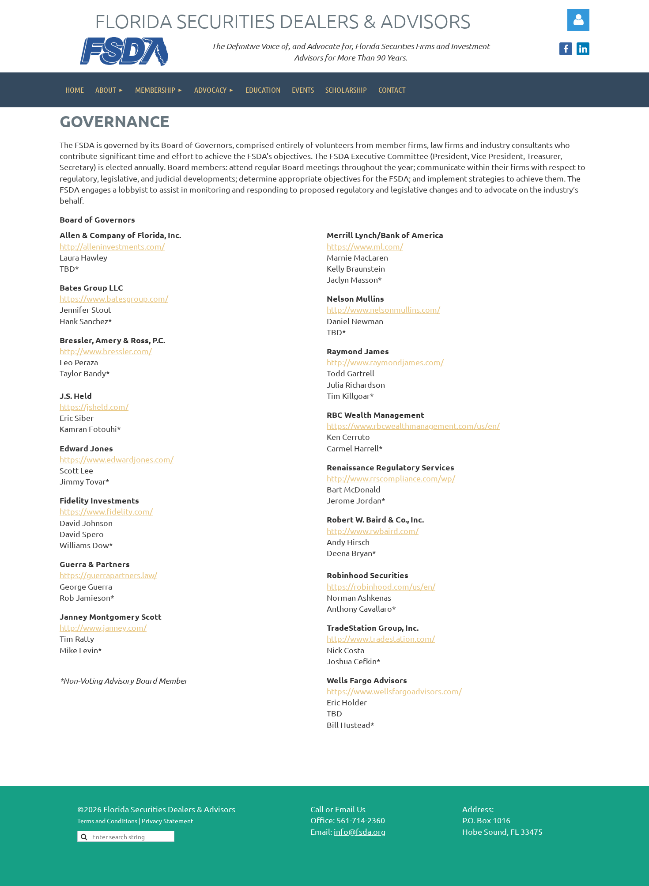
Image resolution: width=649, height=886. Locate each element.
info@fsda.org (359, 831)
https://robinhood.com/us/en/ (381, 586)
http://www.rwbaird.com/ (373, 530)
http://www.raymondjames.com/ (385, 362)
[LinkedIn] (583, 48)
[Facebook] (565, 48)
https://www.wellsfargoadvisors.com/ (394, 691)
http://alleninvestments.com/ (112, 246)
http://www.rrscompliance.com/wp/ (391, 478)
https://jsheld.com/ (94, 406)
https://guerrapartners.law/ (108, 574)
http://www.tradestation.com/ (381, 638)
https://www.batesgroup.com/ (114, 298)
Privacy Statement (167, 821)
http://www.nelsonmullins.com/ (383, 309)
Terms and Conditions (107, 821)
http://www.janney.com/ (103, 627)
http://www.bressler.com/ (106, 351)
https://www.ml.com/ (365, 246)
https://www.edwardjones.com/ (117, 459)
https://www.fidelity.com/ (106, 511)
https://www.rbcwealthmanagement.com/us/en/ (413, 425)
